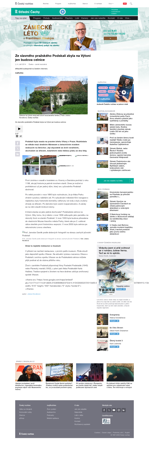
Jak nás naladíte (98, 18)
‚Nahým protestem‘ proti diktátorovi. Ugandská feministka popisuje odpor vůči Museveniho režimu (28, 386)
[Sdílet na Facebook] (17, 143)
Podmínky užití (118, 432)
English (127, 432)
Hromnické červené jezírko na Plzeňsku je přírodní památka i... (121, 194)
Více (128, 18)
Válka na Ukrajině (25, 409)
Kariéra (77, 418)
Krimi (111, 87)
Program (58, 3)
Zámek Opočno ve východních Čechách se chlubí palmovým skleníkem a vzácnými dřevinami (120, 205)
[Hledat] (131, 3)
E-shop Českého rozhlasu (109, 243)
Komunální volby (25, 412)
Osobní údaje (106, 432)
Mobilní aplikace (53, 418)
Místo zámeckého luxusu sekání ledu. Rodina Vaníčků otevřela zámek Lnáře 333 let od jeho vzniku (121, 129)
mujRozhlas (72, 3)
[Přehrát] (19, 128)
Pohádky (101, 91)
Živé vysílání (102, 95)
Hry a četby (102, 87)
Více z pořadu (104, 189)
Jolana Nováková (33, 294)
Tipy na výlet (21, 18)
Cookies (97, 432)
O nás (120, 18)
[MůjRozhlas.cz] (19, 73)
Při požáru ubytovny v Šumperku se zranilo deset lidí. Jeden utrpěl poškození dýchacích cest (89, 385)
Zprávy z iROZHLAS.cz (25, 361)
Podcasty (50, 415)
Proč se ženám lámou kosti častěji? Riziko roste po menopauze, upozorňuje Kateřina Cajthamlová (122, 141)
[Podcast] (17, 136)
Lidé (77, 18)
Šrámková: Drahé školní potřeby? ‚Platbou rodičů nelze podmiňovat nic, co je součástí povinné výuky (59, 385)
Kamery (114, 13)
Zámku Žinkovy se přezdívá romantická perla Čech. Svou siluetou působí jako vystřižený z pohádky (122, 117)
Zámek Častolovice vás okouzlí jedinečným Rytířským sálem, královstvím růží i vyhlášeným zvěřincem (120, 165)
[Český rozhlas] (24, 3)
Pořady (46, 18)
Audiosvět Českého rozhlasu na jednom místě (112, 104)
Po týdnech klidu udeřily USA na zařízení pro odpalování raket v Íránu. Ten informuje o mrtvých (119, 385)
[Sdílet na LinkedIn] (17, 154)
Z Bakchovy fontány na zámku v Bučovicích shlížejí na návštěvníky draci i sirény (122, 217)
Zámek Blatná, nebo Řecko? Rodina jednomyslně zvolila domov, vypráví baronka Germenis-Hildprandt (120, 152)
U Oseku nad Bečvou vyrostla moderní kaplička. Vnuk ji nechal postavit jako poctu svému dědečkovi (121, 229)
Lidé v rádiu (78, 415)
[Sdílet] (21, 136)
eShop (21, 418)
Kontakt (111, 18)
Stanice (85, 3)
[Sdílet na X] (17, 148)
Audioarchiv (115, 11)
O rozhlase (98, 3)
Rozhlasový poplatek (82, 424)
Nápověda (78, 412)
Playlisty (69, 18)
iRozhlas (46, 3)
